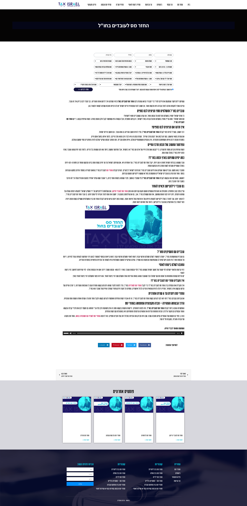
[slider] (66, 333)
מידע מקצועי (92, 4)
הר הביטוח (148, 4)
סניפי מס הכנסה (106, 4)
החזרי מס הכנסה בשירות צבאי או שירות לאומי (147, 488)
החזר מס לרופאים (146, 435)
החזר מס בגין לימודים (155, 469)
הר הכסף (170, 4)
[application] (123, 333)
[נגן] (182, 333)
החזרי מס (109, 170)
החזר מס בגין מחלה (156, 473)
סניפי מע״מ (120, 4)
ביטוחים (159, 4)
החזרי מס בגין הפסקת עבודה (153, 485)
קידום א (122, 500)
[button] (144, 345)
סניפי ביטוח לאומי (134, 4)
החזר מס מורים (85, 435)
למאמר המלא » (179, 440)
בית (189, 4)
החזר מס (180, 4)
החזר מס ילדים (157, 477)
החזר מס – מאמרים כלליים (153, 481)
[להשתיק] (71, 333)
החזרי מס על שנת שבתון (113, 435)
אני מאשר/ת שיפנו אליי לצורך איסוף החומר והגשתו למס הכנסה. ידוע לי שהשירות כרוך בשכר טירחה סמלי (145, 90)
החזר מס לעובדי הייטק (176, 435)
